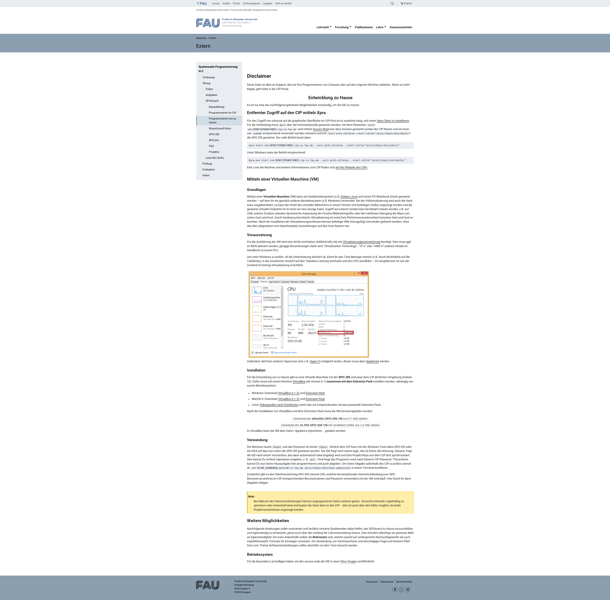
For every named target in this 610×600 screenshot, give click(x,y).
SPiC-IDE (214, 134)
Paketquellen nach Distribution (279, 404)
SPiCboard (212, 100)
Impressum (372, 581)
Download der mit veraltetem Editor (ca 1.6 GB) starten (330, 425)
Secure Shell (321, 129)
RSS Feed (401, 589)
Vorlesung (209, 77)
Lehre (379, 27)
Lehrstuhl (323, 27)
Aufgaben (211, 94)
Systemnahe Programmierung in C (218, 69)
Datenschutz (387, 581)
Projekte (214, 151)
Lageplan (267, 3)
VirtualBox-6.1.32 (289, 393)
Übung (206, 83)
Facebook (394, 589)
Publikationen (364, 27)
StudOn (226, 3)
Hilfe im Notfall (283, 3)
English (408, 3)
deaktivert (372, 361)
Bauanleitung (216, 106)
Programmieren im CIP (222, 112)
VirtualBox (299, 381)
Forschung (342, 27)
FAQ (211, 146)
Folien (209, 89)
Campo (216, 3)
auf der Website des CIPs (351, 167)
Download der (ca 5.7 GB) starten (330, 418)
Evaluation (209, 169)
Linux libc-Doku (215, 157)
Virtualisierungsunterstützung (361, 241)
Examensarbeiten (401, 27)
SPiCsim (214, 140)
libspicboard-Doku (220, 128)
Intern (206, 175)
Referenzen (320, 537)
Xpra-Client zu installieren (393, 120)
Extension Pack (315, 393)
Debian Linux (349, 196)
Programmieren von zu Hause (222, 120)
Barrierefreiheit (404, 581)
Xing (407, 589)
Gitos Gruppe (348, 561)
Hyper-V (315, 361)
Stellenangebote (251, 3)
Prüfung (207, 163)
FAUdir (236, 3)
